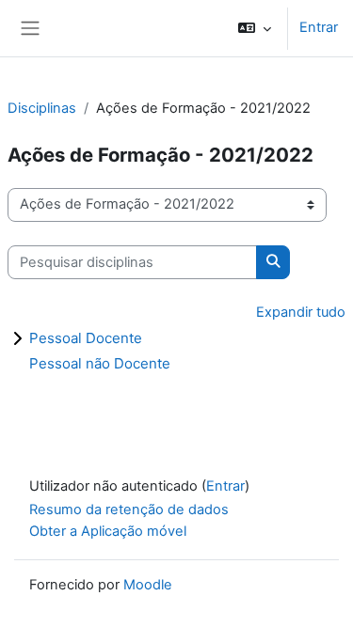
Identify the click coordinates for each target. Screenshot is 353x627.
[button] (254, 28)
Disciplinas (42, 108)
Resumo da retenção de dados (129, 509)
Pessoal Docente (85, 338)
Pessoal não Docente (99, 363)
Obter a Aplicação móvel (107, 531)
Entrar (318, 27)
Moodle (147, 584)
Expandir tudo (300, 312)
